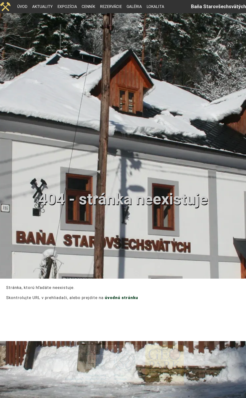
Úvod (22, 6)
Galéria (134, 6)
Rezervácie (111, 6)
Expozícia (67, 6)
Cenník (88, 6)
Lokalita (155, 6)
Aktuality (42, 6)
